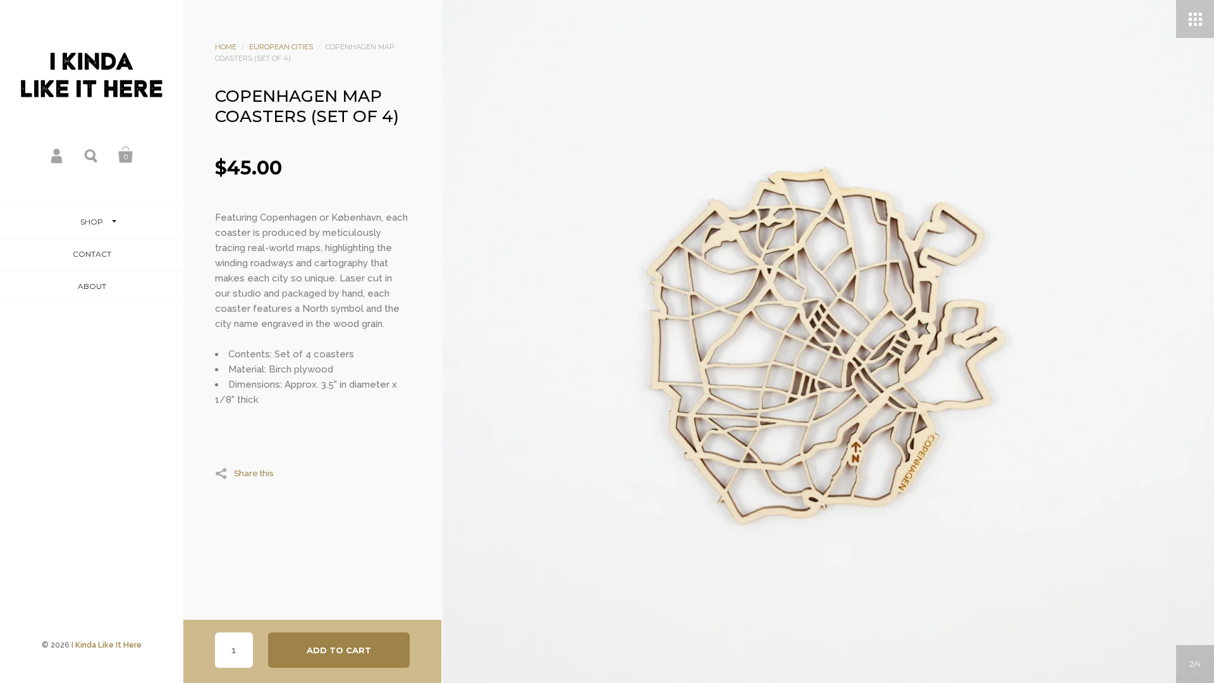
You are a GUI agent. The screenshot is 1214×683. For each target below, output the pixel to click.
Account (57, 155)
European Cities (281, 46)
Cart (125, 155)
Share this (253, 473)
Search (91, 155)
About (92, 286)
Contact (92, 254)
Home (225, 46)
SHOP (91, 221)
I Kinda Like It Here (106, 645)
